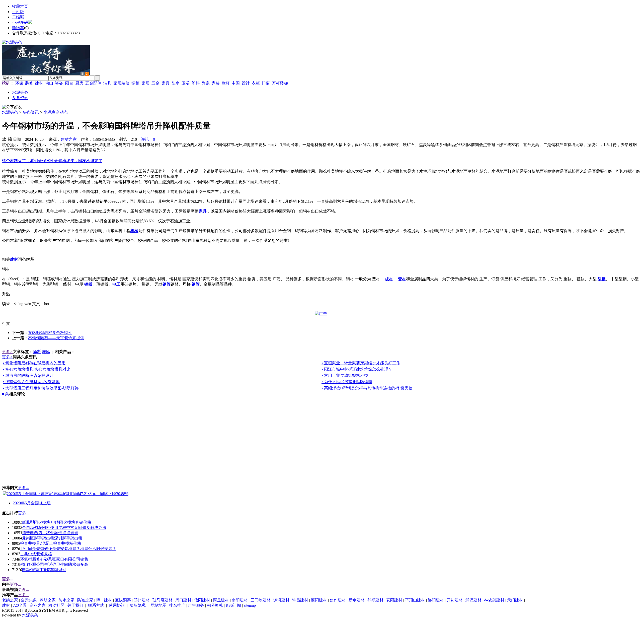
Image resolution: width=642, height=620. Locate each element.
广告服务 (196, 605)
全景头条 (29, 600)
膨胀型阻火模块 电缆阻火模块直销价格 (56, 522)
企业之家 (38, 605)
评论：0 (148, 139)
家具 (166, 83)
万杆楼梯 (280, 83)
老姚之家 (10, 600)
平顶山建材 (415, 600)
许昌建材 (300, 600)
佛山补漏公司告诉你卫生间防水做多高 (54, 564)
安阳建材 (394, 600)
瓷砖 (59, 83)
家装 (216, 83)
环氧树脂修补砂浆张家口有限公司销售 (54, 559)
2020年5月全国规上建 (32, 503)
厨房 (79, 83)
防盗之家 (85, 600)
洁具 (107, 83)
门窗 (266, 83)
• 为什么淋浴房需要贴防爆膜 (347, 382)
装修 (29, 83)
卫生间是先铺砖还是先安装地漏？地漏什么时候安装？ (68, 548)
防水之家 (66, 600)
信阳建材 (202, 600)
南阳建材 (240, 600)
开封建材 (455, 600)
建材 (39, 83)
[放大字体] (4, 139)
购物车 (18, 28)
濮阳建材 (319, 600)
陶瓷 (206, 83)
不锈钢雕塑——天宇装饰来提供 (56, 338)
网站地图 (158, 605)
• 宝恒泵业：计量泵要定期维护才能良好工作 (361, 363)
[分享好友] (12, 107)
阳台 (69, 83)
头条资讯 (31, 112)
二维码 (18, 17)
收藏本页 (20, 6)
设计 (246, 83)
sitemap (250, 605)
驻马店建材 (162, 600)
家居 (145, 83)
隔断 (37, 352)
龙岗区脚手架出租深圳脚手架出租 (52, 538)
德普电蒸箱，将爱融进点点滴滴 (50, 533)
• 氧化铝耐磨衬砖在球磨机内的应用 (34, 363)
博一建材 (104, 600)
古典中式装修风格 (36, 554)
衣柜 (256, 83)
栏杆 (226, 83)
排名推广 (177, 605)
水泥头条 (10, 112)
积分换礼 (215, 605)
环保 (19, 83)
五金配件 (93, 83)
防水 (176, 83)
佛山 (49, 83)
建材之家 (69, 139)
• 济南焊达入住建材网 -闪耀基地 (31, 382)
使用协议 (117, 605)
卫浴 (186, 83)
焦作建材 (338, 600)
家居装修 (121, 83)
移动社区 (56, 605)
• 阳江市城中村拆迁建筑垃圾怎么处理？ (357, 369)
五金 (155, 83)
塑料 (196, 83)
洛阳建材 (436, 600)
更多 (7, 352)
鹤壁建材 (375, 600)
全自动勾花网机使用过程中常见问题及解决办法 (64, 527)
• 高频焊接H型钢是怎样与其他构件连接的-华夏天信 (367, 388)
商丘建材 (221, 600)
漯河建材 (281, 600)
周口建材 (183, 600)
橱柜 (135, 83)
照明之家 (48, 600)
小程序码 (20, 22)
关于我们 (75, 605)
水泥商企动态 (56, 112)
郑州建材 (142, 600)
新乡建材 (357, 600)
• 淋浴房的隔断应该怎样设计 (28, 375)
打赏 (6, 323)
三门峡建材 (261, 600)
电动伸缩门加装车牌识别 (44, 570)
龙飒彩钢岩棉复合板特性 (50, 332)
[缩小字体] (10, 139)
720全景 (20, 605)
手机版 (18, 12)
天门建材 (515, 600)
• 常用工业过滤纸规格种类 (345, 375)
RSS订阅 (233, 605)
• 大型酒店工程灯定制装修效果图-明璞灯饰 (41, 388)
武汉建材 (473, 600)
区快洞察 (123, 600)
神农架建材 (494, 600)
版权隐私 (138, 605)
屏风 (46, 352)
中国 (236, 83)
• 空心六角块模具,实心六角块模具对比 (36, 369)
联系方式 (96, 605)
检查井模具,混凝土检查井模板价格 (50, 543)
